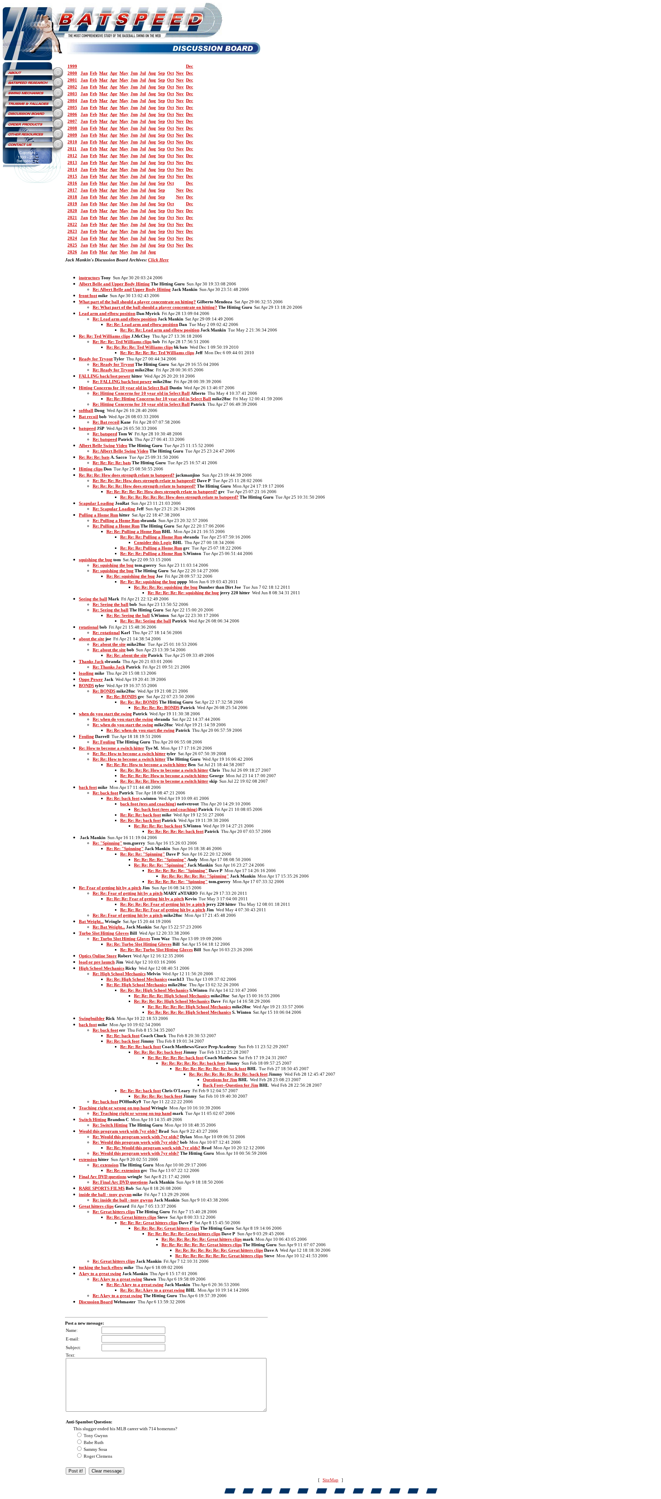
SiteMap (330, 1479)
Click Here (158, 259)
